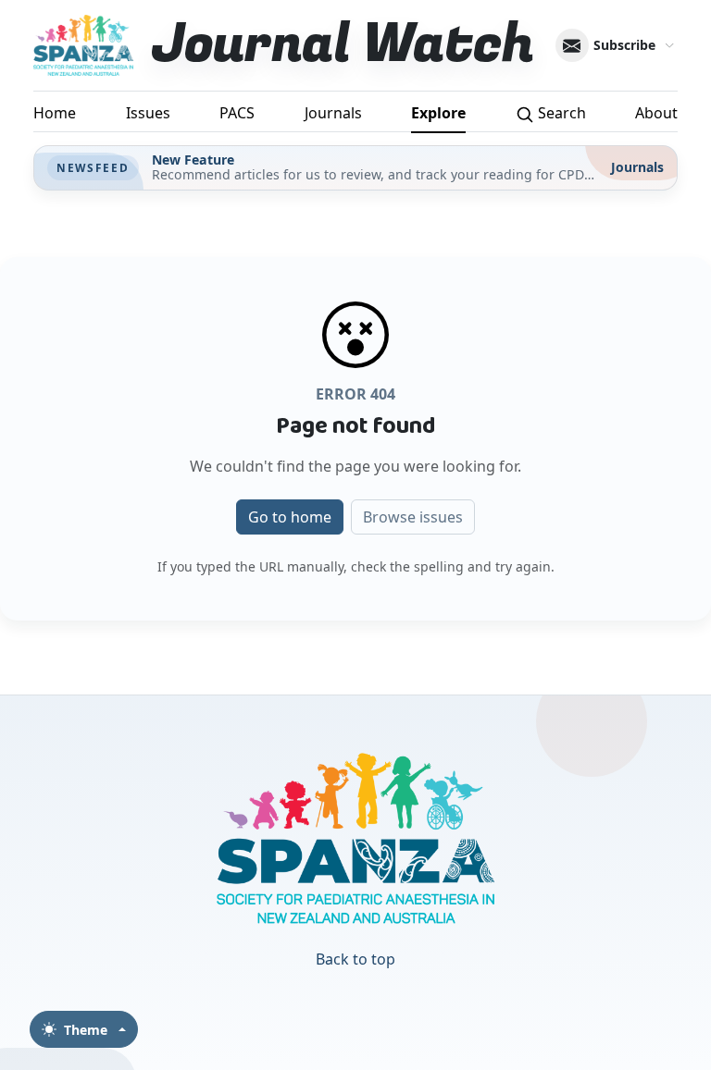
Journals (333, 113)
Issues (148, 113)
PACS (237, 113)
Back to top (355, 959)
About (656, 113)
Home (54, 113)
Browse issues (413, 517)
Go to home (289, 517)
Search (560, 113)
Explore (438, 113)
